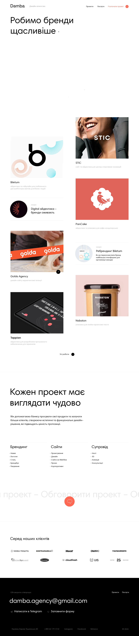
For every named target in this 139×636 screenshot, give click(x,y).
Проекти (89, 7)
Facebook (82, 629)
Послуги (100, 7)
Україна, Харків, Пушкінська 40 (25, 629)
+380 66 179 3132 (51, 629)
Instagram (68, 629)
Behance (94, 629)
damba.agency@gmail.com (48, 600)
